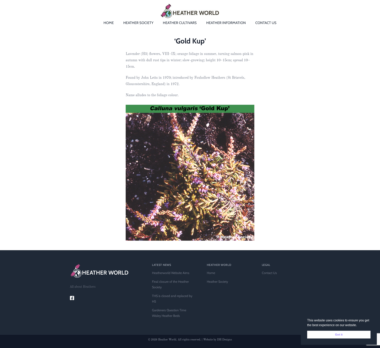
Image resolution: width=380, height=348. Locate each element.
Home (211, 273)
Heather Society (217, 282)
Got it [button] (339, 334)
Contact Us (269, 273)
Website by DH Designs (217, 339)
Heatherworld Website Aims (170, 273)
